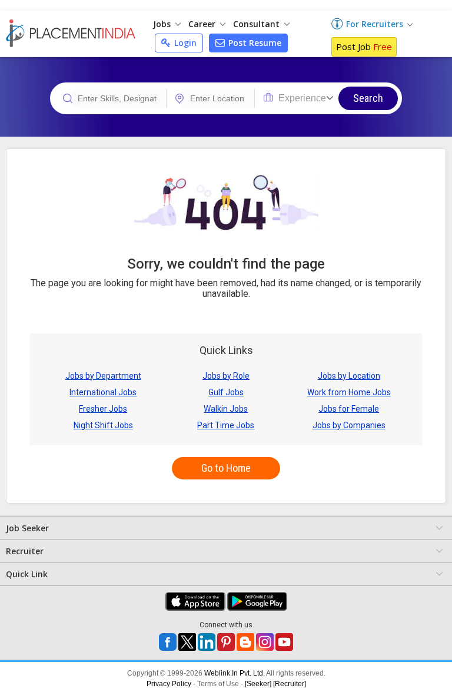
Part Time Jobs (225, 425)
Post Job (364, 46)
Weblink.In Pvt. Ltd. (234, 673)
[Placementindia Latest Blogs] (245, 642)
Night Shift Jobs (103, 425)
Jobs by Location (349, 375)
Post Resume (253, 42)
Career (203, 23)
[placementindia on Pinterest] (226, 642)
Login (184, 42)
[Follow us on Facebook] (168, 642)
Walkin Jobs (226, 408)
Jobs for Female (348, 408)
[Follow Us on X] (187, 642)
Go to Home (226, 468)
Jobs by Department (103, 375)
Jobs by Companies (349, 425)
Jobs (163, 23)
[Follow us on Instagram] (265, 642)
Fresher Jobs (103, 408)
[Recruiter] (289, 684)
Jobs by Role (226, 375)
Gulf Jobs (226, 392)
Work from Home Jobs (349, 392)
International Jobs (103, 392)
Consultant (257, 23)
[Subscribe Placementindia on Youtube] (284, 642)
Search (368, 98)
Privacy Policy (169, 684)
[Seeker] (258, 684)
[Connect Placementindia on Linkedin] (206, 642)
